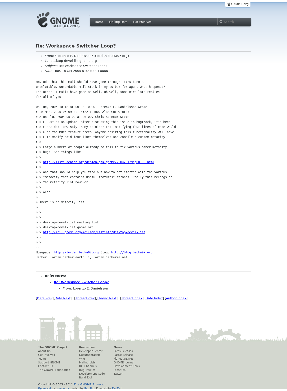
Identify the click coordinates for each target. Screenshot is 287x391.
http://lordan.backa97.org (76, 252)
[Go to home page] (65, 28)
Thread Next (106, 298)
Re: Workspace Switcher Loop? (81, 282)
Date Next (62, 298)
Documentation (89, 354)
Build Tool (85, 377)
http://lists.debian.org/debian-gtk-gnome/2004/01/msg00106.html (98, 162)
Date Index (154, 298)
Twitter (118, 373)
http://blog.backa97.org (131, 252)
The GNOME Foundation (54, 370)
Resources (87, 347)
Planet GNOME (123, 358)
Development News (127, 366)
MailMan (117, 388)
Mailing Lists (118, 22)
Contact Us (45, 366)
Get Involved (46, 354)
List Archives (142, 22)
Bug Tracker (87, 370)
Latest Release (123, 354)
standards (62, 388)
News (118, 347)
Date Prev (44, 298)
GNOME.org (240, 4)
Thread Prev (85, 298)
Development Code (92, 373)
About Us (44, 351)
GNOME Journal (124, 362)
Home (99, 22)
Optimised (44, 388)
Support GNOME (49, 362)
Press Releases (123, 351)
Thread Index (131, 298)
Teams (42, 358)
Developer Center (90, 351)
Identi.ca (120, 370)
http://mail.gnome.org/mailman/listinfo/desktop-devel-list (94, 232)
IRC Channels (88, 366)
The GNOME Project (52, 347)
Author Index (176, 298)
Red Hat (89, 388)
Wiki (82, 358)
